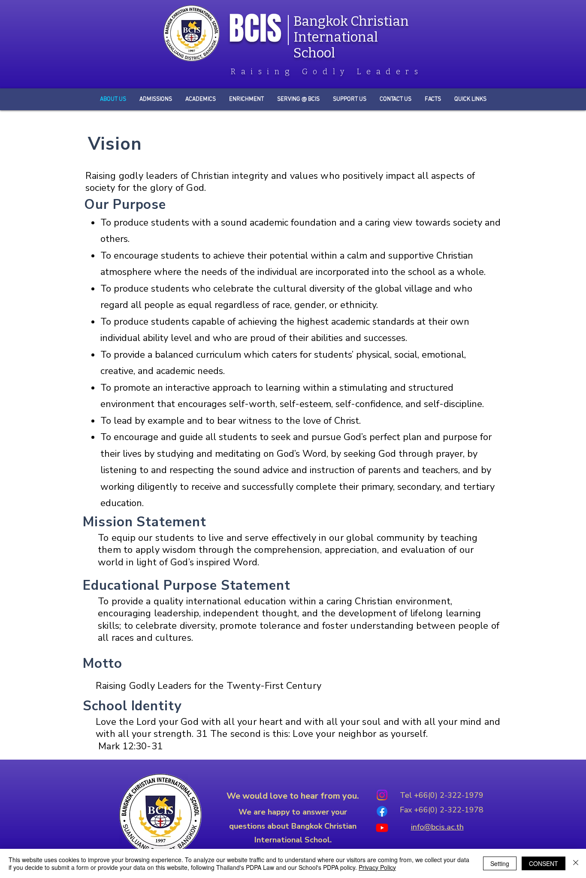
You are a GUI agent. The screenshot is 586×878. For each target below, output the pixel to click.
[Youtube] (382, 828)
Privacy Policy (377, 867)
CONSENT (543, 863)
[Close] (576, 863)
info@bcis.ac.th (437, 827)
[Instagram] (382, 795)
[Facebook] (382, 811)
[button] (432, 99)
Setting (499, 863)
